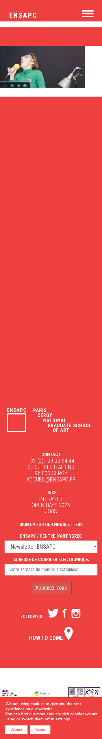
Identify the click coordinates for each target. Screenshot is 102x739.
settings (63, 719)
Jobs (51, 511)
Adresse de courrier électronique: (51, 559)
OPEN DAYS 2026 (51, 505)
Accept (16, 729)
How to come (46, 638)
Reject (40, 729)
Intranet (51, 499)
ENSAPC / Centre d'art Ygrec (51, 536)
